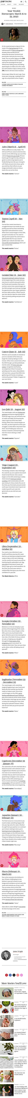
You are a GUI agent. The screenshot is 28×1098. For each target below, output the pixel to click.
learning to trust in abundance (11, 831)
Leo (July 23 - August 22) (13, 409)
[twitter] (14, 975)
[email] (21, 975)
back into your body (13, 156)
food (15, 4)
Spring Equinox (13, 48)
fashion (3, 4)
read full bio (15, 960)
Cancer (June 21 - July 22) (13, 351)
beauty (9, 4)
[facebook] (10, 975)
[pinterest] (1, 39)
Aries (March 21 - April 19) (13, 146)
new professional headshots (10, 243)
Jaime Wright (9, 23)
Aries (16, 58)
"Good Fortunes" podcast (22, 959)
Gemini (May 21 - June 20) (14, 275)
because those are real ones (14, 899)
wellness (21, 4)
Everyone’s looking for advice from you (13, 278)
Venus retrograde (17, 50)
